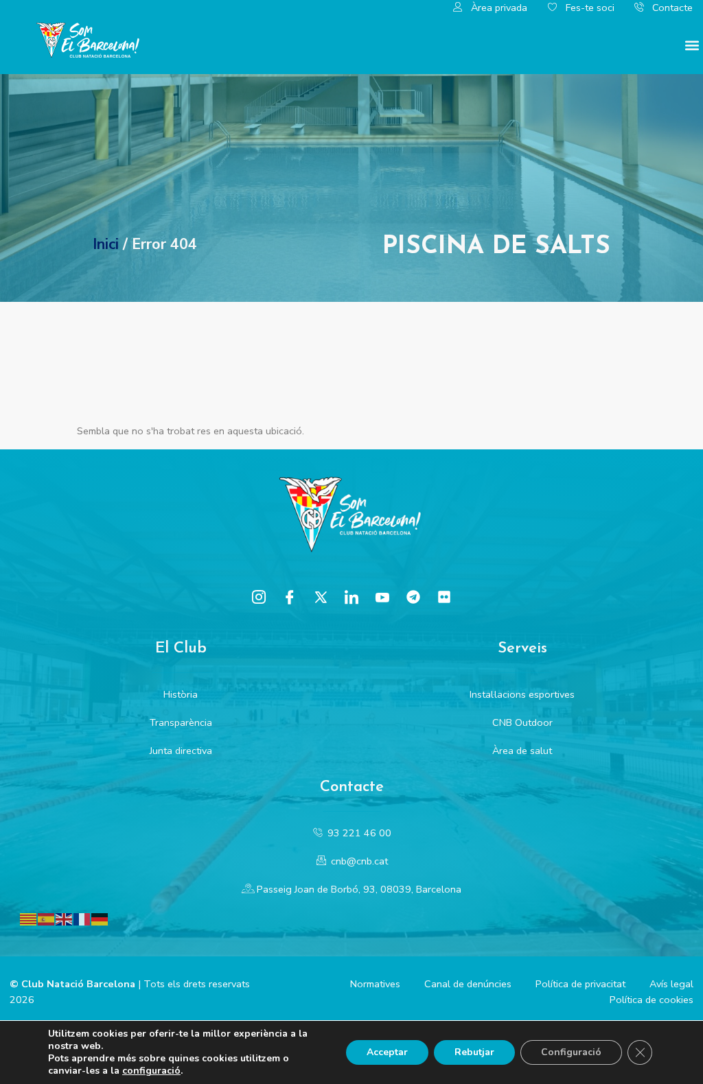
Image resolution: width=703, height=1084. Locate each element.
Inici (106, 244)
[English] (64, 919)
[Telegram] (413, 597)
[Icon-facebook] (289, 597)
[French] (82, 919)
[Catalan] (29, 919)
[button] (691, 45)
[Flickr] (444, 597)
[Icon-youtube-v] (382, 597)
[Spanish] (47, 919)
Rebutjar (474, 1052)
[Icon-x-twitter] (320, 597)
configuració (151, 1071)
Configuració (571, 1052)
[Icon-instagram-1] (259, 597)
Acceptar (387, 1052)
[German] (100, 919)
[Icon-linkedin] (351, 597)
